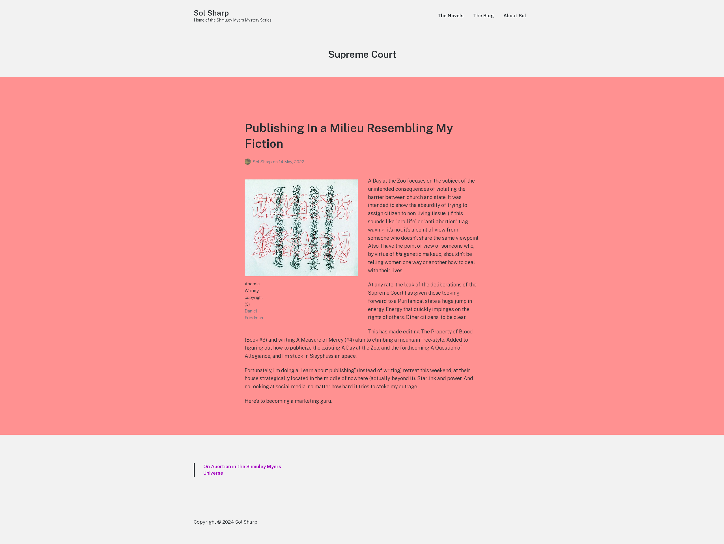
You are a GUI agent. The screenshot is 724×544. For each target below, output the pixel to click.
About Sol (514, 15)
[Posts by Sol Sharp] (249, 161)
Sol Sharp (211, 12)
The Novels (451, 15)
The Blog (483, 15)
